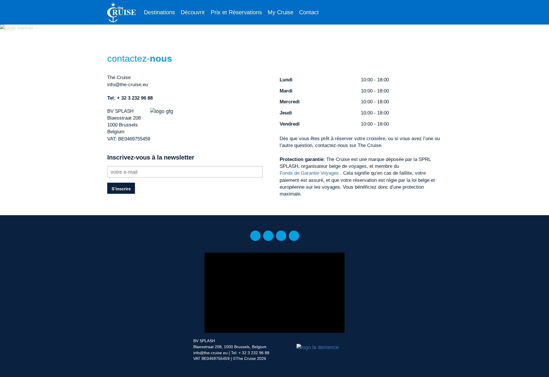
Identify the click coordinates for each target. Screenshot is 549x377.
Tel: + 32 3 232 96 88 (250, 352)
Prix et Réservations (236, 12)
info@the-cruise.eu (127, 84)
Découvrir (193, 12)
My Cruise (280, 12)
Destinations (159, 12)
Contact (309, 12)
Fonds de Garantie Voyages (309, 173)
